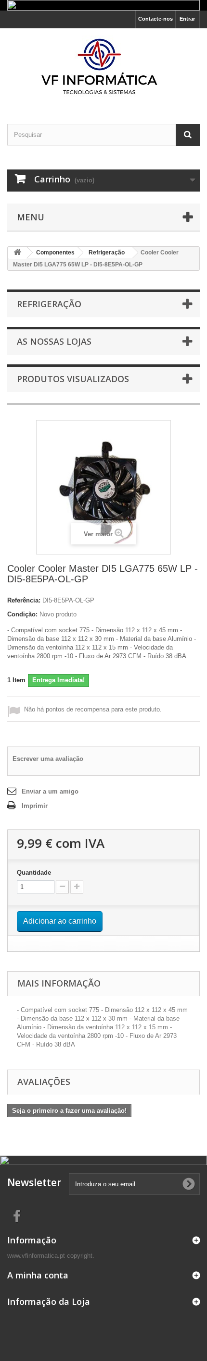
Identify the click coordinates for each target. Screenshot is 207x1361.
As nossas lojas (54, 341)
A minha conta (37, 1275)
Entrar (187, 19)
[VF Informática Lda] (103, 68)
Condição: (22, 614)
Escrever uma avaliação (48, 758)
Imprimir (35, 805)
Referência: (23, 600)
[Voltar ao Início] (17, 253)
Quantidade (34, 872)
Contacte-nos (155, 19)
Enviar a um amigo (50, 791)
